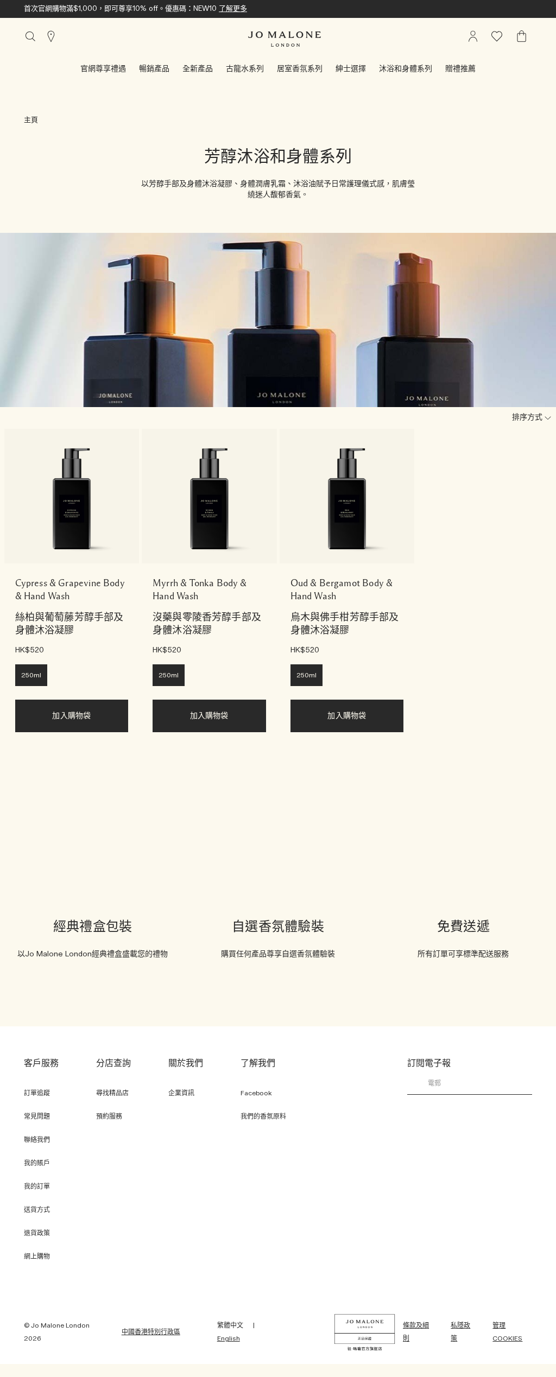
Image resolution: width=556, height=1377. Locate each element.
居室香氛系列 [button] (300, 69)
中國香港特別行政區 (151, 1332)
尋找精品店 (112, 1093)
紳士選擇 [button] (351, 69)
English (228, 1338)
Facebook (256, 1093)
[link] (72, 496)
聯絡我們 (37, 1139)
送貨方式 (37, 1209)
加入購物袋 (71, 716)
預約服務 (109, 1116)
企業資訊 (181, 1093)
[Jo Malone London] (284, 39)
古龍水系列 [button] (245, 69)
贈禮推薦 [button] (460, 69)
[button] (103, 68)
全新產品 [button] (197, 69)
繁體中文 (230, 1325)
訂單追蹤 (37, 1093)
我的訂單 (37, 1186)
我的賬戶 (37, 1163)
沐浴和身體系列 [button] (405, 69)
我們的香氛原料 (263, 1116)
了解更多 (233, 9)
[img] (522, 36)
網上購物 (37, 1256)
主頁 (31, 120)
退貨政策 (37, 1233)
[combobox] (520, 418)
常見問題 (37, 1116)
